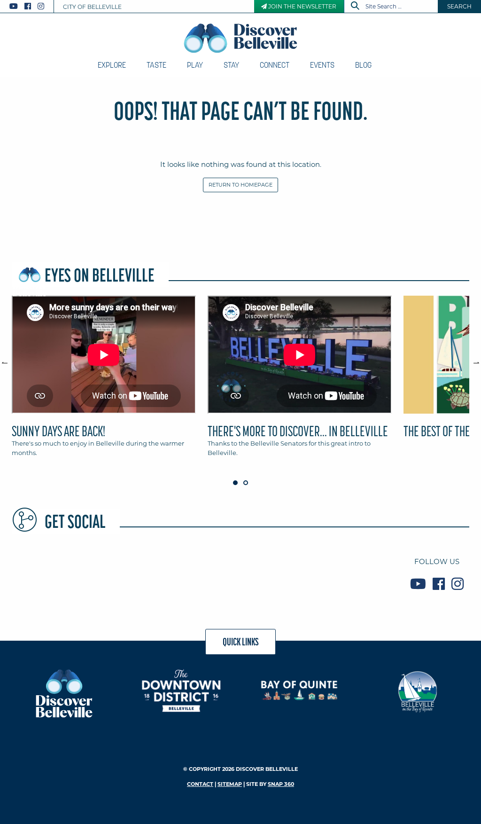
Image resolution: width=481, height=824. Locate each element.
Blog (363, 65)
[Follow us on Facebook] (27, 6)
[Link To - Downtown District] (181, 690)
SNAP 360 (281, 784)
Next (471, 358)
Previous (9, 358)
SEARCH (459, 6)
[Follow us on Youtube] (13, 6)
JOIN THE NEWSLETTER (301, 6)
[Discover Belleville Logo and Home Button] (240, 38)
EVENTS (322, 65)
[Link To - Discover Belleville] (63, 692)
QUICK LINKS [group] (241, 641)
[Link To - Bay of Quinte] (299, 690)
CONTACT (200, 784)
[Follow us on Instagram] (41, 6)
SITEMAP (229, 784)
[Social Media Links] (30, 6)
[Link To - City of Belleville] (417, 690)
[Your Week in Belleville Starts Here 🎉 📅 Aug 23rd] (201, 572)
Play (195, 65)
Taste (156, 65)
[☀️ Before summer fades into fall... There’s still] (278, 572)
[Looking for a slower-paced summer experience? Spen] (124, 572)
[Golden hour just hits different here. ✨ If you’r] (354, 572)
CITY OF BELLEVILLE (92, 6)
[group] (240, 380)
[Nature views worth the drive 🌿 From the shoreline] (48, 572)
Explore (112, 65)
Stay (231, 65)
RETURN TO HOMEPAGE (240, 184)
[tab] (104, 380)
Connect (274, 65)
